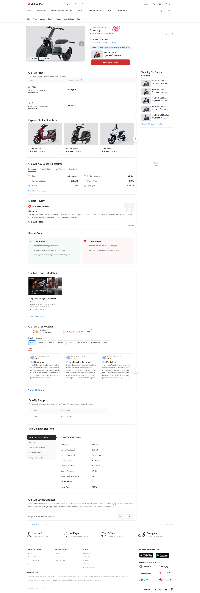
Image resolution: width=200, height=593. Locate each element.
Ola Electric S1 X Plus (160, 106)
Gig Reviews (39, 390)
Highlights (73, 169)
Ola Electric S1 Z (158, 89)
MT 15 (54, 577)
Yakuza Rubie (35, 148)
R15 (69, 577)
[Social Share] (172, 34)
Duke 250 (73, 580)
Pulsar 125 (100, 577)
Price (35, 19)
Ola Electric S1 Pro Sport (161, 115)
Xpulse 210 (92, 577)
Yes (120, 517)
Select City (167, 11)
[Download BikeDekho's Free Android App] (162, 555)
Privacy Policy (32, 564)
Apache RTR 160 (45, 580)
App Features (60, 169)
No (130, 517)
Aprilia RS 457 (56, 580)
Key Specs (32, 169)
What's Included (45, 169)
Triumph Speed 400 (122, 577)
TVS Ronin (84, 577)
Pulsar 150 (65, 580)
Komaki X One (72, 148)
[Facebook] (155, 590)
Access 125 (75, 577)
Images (42, 19)
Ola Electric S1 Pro (159, 98)
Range (79, 19)
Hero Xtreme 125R (33, 580)
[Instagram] (172, 590)
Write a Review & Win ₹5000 (78, 332)
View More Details (110, 62)
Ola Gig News (40, 316)
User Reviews (69, 19)
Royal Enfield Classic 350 (43, 577)
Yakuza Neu (107, 148)
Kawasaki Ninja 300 (84, 580)
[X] (160, 590)
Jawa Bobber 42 (96, 580)
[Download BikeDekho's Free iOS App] (146, 555)
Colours (58, 19)
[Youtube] (166, 590)
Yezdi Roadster (109, 577)
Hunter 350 (30, 577)
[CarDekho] (145, 566)
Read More (130, 225)
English (146, 4)
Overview (32, 211)
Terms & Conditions (34, 560)
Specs (50, 19)
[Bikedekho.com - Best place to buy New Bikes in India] (35, 3)
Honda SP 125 (62, 577)
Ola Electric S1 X (158, 81)
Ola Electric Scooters (155, 124)
